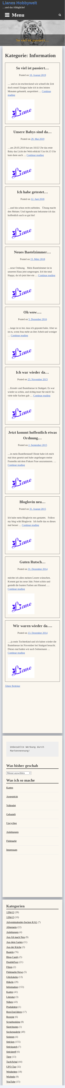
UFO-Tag (11, 1066)
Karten (9, 787)
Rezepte (10, 1017)
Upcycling (11, 823)
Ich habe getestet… (32, 192)
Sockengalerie (13, 1032)
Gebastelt (11, 814)
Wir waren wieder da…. (32, 626)
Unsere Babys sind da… (32, 132)
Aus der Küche (13, 947)
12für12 (10, 912)
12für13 (10, 917)
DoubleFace (12, 962)
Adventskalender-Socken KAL (21, 922)
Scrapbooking (13, 1022)
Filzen (9, 967)
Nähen (9, 1002)
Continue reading (35, 155)
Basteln (10, 952)
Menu (18, 15)
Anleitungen (12, 832)
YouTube (10, 1081)
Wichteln (10, 1076)
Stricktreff (11, 1051)
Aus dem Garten (14, 942)
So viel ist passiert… (32, 68)
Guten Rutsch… (32, 562)
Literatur (10, 997)
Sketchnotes (12, 1027)
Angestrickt (12, 796)
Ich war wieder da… (32, 372)
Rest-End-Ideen (14, 1012)
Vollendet (11, 805)
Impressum (11, 850)
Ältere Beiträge (12, 686)
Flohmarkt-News (14, 972)
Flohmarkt (11, 841)
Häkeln (10, 982)
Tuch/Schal (11, 1061)
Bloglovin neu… (32, 502)
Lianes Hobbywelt (20, 3)
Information (12, 987)
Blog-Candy (12, 957)
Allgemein (11, 927)
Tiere (8, 1056)
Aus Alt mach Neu (15, 937)
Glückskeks (12, 977)
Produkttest (11, 1007)
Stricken (10, 1042)
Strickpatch (11, 1046)
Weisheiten (11, 1071)
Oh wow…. (32, 312)
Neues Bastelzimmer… (32, 252)
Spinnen (10, 1037)
